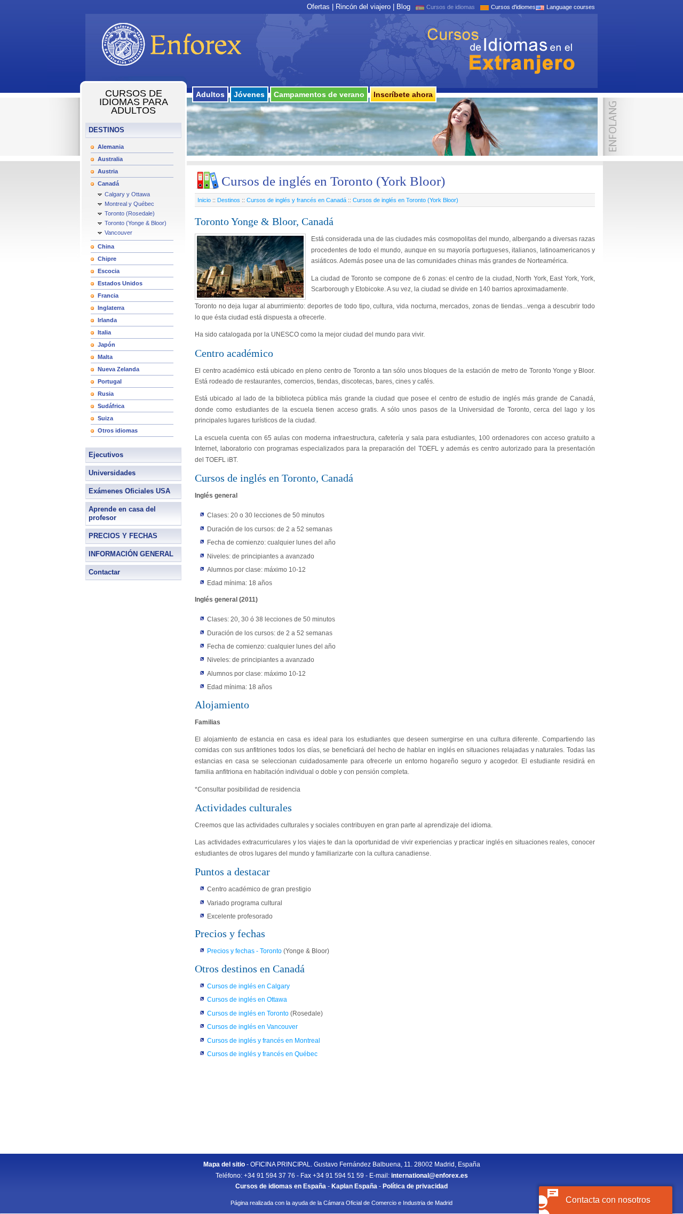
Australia (110, 159)
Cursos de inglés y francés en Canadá (296, 200)
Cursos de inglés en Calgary (248, 986)
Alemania (111, 146)
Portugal (110, 381)
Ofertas (318, 7)
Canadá (108, 183)
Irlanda (107, 320)
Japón (106, 344)
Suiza (105, 418)
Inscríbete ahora (403, 94)
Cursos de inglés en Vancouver (252, 1027)
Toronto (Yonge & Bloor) (135, 223)
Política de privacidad (415, 1186)
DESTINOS (106, 130)
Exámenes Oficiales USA (129, 491)
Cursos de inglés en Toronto (248, 1013)
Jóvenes (249, 94)
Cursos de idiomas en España (280, 1186)
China (106, 246)
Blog (403, 7)
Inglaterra (111, 308)
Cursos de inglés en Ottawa (247, 999)
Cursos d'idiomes (513, 7)
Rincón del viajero (363, 7)
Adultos (210, 94)
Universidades (112, 473)
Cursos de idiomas (450, 7)
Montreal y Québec (129, 204)
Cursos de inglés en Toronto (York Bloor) (405, 200)
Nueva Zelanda (118, 369)
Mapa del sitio (224, 1164)
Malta (105, 357)
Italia (104, 332)
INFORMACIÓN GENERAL (131, 554)
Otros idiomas (118, 430)
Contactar (104, 572)
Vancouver (118, 232)
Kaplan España (354, 1186)
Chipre (107, 258)
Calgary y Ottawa (127, 194)
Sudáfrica (111, 406)
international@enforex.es (429, 1175)
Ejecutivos (106, 455)
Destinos (228, 200)
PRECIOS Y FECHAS (123, 536)
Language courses (570, 7)
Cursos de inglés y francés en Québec (262, 1054)
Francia (108, 295)
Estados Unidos (120, 283)
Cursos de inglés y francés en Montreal (263, 1040)
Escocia (109, 271)
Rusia (106, 393)
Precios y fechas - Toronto (245, 951)
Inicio (204, 200)
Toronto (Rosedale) (130, 213)
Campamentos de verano (319, 94)
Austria (108, 171)
